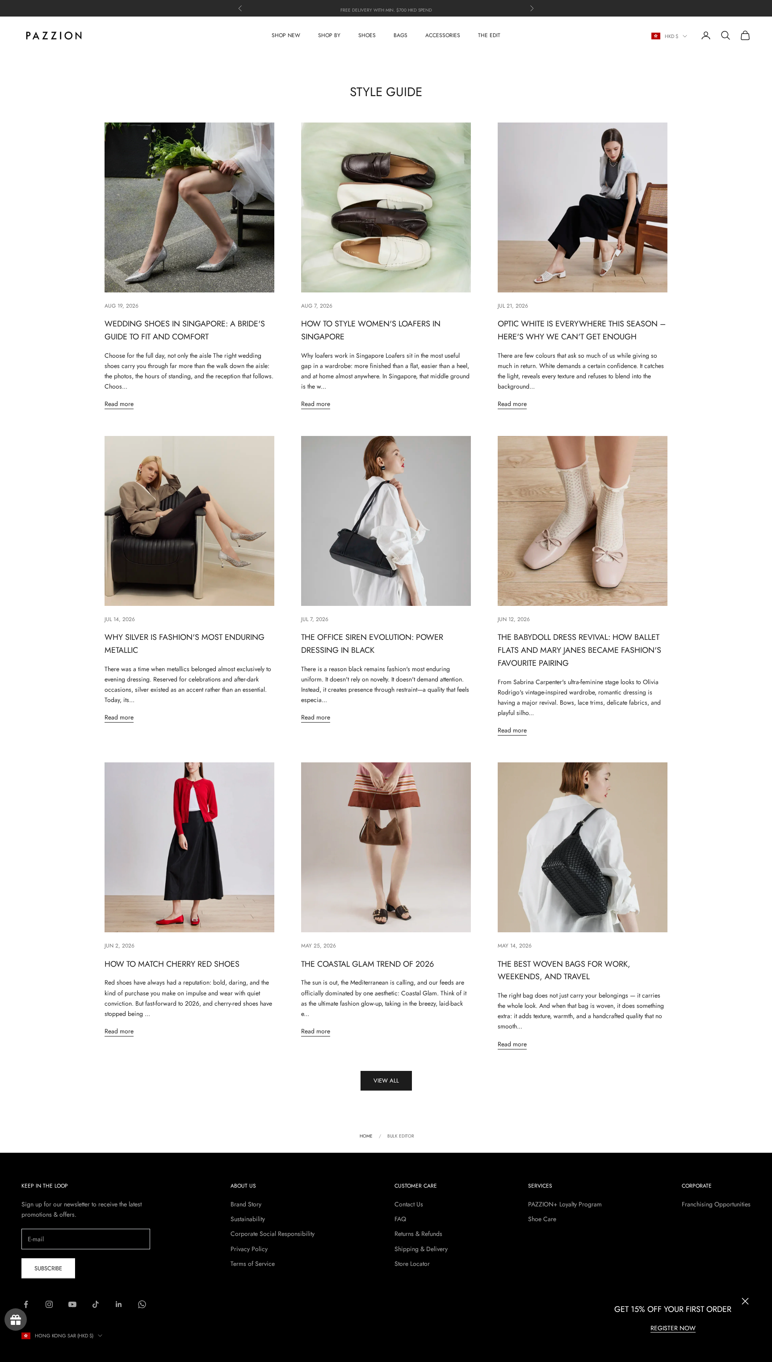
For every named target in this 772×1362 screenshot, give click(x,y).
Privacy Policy (249, 1248)
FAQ (400, 1218)
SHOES (367, 35)
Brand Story (246, 1204)
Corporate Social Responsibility (273, 1233)
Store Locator (412, 1263)
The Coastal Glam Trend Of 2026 (367, 964)
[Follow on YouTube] (72, 1304)
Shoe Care (542, 1218)
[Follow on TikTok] (95, 1304)
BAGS (400, 35)
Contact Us (408, 1204)
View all (386, 1080)
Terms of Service (253, 1263)
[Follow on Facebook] (25, 1304)
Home (366, 1136)
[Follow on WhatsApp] (142, 1304)
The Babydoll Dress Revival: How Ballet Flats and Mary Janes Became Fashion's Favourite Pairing (579, 650)
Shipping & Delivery (421, 1248)
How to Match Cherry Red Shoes (172, 964)
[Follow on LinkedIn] (118, 1304)
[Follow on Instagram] (49, 1304)
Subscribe (48, 1268)
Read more (119, 403)
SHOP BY (329, 35)
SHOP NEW (286, 35)
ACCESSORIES (442, 35)
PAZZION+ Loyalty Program (565, 1204)
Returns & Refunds (418, 1233)
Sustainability (248, 1218)
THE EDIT (489, 35)
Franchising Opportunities (716, 1204)
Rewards (15, 1319)
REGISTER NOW (673, 1328)
